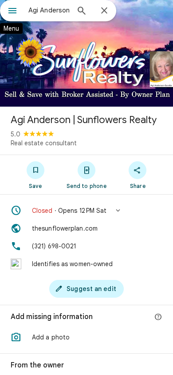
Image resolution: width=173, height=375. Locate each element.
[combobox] (48, 10)
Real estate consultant (44, 143)
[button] (86, 210)
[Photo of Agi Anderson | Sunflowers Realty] (86, 53)
